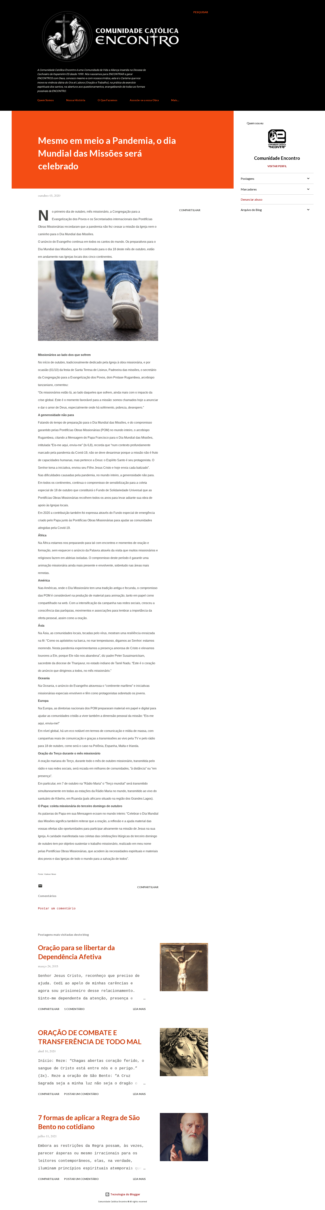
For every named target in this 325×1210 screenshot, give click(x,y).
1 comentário (74, 1009)
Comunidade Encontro (277, 158)
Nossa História (75, 100)
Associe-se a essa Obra (144, 100)
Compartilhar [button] (189, 210)
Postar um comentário (57, 908)
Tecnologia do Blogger (125, 1194)
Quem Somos (45, 100)
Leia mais (139, 1009)
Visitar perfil (277, 166)
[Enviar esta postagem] (40, 887)
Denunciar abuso (251, 199)
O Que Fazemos (107, 100)
